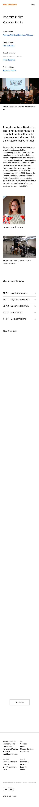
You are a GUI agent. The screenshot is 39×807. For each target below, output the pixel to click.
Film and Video (9, 46)
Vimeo (22, 770)
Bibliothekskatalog (10, 767)
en (11, 789)
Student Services (26, 749)
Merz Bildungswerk (30, 782)
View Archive (19, 702)
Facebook (24, 762)
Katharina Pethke (9, 71)
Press (22, 746)
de (6, 789)
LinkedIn (23, 767)
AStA (5, 770)
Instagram (24, 764)
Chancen (6, 764)
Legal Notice (7, 796)
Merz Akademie (10, 5)
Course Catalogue (10, 762)
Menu (33, 5)
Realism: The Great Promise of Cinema (18, 35)
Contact (23, 744)
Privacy (15, 796)
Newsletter (24, 752)
